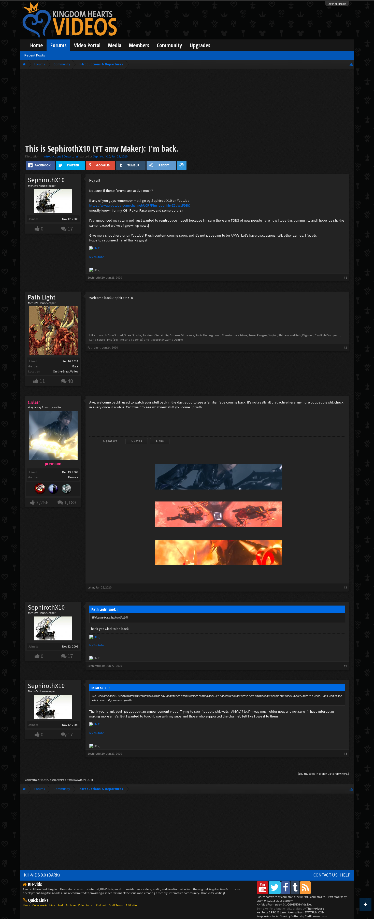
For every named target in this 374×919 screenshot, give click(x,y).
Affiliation (132, 905)
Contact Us (325, 875)
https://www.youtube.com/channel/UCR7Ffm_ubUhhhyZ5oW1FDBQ (140, 205)
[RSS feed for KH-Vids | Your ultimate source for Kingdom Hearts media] (305, 887)
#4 (345, 666)
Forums (58, 45)
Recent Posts (34, 55)
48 (70, 381)
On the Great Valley (65, 371)
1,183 (70, 502)
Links (160, 441)
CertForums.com (316, 916)
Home (36, 45)
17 (70, 228)
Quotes (136, 441)
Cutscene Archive (43, 905)
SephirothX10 (101, 156)
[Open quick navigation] (351, 64)
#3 (345, 587)
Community (169, 45)
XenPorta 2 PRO (35, 780)
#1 (345, 277)
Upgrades (200, 45)
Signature (110, 441)
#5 (345, 753)
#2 (345, 347)
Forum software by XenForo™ (291, 897)
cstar (91, 587)
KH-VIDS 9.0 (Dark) (42, 875)
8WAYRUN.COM (83, 780)
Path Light (41, 297)
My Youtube (96, 257)
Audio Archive (66, 905)
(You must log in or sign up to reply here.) (323, 774)
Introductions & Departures (61, 156)
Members (139, 45)
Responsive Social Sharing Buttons (279, 916)
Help (345, 875)
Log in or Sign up (337, 4)
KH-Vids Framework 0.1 (284, 904)
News (26, 905)
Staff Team (116, 905)
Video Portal (87, 45)
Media (114, 45)
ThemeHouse (315, 908)
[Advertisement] (187, 107)
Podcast (101, 905)
